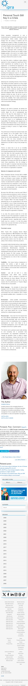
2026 (5, 517)
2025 (5, 521)
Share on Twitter (4, 451)
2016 (5, 550)
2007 (5, 580)
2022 (5, 531)
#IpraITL (24, 427)
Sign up (20, 482)
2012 (5, 564)
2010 (5, 570)
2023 (5, 527)
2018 (5, 544)
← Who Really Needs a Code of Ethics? (11, 457)
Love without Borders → (21, 459)
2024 (5, 524)
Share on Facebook (14, 451)
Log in (8, 482)
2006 (5, 583)
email (1, 447)
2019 (5, 541)
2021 (5, 534)
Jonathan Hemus (5, 404)
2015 (5, 554)
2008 (5, 577)
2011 (5, 567)
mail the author (5, 416)
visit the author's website (7, 418)
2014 (5, 557)
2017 (5, 547)
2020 (5, 537)
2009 (5, 573)
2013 (5, 560)
